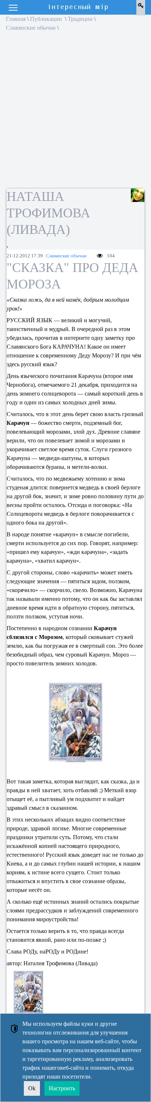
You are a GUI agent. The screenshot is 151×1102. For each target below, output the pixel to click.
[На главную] (78, 7)
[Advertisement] (75, 112)
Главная (16, 19)
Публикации (46, 19)
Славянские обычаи (31, 28)
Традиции (80, 19)
